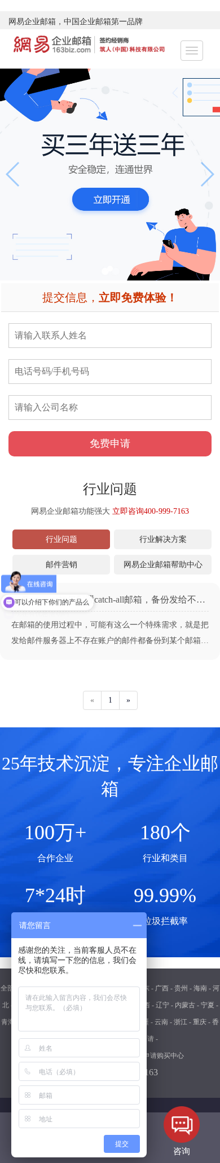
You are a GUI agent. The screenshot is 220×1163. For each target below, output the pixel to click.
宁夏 (207, 1005)
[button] (110, 268)
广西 (162, 988)
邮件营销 (61, 564)
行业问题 (61, 539)
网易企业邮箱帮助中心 (163, 564)
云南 (161, 1022)
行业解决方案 (163, 539)
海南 (200, 988)
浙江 (180, 1022)
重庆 (199, 1022)
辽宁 (162, 1005)
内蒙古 (185, 1005)
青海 (8, 1022)
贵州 (181, 988)
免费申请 (110, 443)
